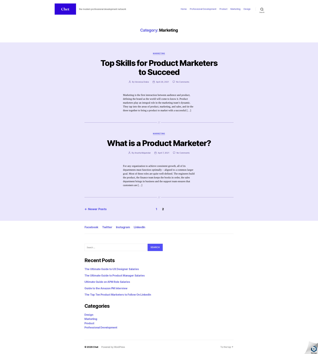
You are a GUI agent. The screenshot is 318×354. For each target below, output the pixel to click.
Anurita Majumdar (143, 153)
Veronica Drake (142, 82)
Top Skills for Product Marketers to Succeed (159, 67)
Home (184, 9)
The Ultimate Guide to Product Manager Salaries (114, 275)
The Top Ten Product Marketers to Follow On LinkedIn (117, 294)
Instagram (123, 227)
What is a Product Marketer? (159, 143)
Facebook (91, 227)
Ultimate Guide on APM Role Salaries (107, 281)
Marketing (235, 9)
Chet (95, 347)
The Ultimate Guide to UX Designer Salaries (111, 269)
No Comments (182, 82)
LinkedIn (139, 227)
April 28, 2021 (162, 82)
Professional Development (203, 9)
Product (223, 9)
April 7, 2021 (163, 153)
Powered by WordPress (113, 347)
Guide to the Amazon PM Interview (105, 288)
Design (247, 9)
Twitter (107, 227)
